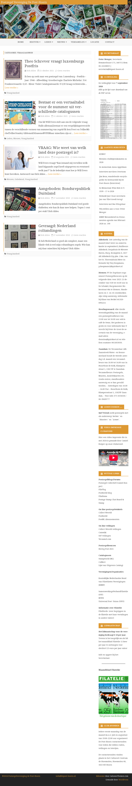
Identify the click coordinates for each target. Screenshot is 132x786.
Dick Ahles (31, 71)
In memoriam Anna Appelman (113, 167)
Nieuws (61, 42)
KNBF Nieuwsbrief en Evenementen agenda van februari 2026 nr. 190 (112, 220)
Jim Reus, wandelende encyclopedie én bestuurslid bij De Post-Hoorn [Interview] (113, 179)
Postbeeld (103, 516)
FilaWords (103, 611)
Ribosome (100, 776)
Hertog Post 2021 (106, 549)
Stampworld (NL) (106, 559)
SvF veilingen (105, 536)
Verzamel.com (105, 539)
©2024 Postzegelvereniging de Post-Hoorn (21, 776)
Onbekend (19, 179)
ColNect (102, 562)
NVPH (101, 598)
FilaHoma (103, 496)
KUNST (102, 154)
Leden (47, 42)
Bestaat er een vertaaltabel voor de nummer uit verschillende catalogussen (61, 107)
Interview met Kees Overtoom (112, 172)
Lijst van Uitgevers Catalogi (111, 565)
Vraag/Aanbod (13, 93)
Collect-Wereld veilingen (110, 529)
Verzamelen (78, 42)
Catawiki (102, 532)
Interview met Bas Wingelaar (112, 204)
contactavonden (108, 755)
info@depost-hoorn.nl (66, 776)
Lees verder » (11, 87)
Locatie (94, 42)
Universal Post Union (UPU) (111, 601)
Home (21, 42)
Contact (109, 42)
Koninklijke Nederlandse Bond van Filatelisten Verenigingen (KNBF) (112, 581)
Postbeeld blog (105, 493)
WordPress (123, 780)
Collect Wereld (105, 513)
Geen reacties (64, 71)
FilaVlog (102, 489)
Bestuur (34, 42)
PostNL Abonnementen (109, 519)
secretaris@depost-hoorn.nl (111, 69)
